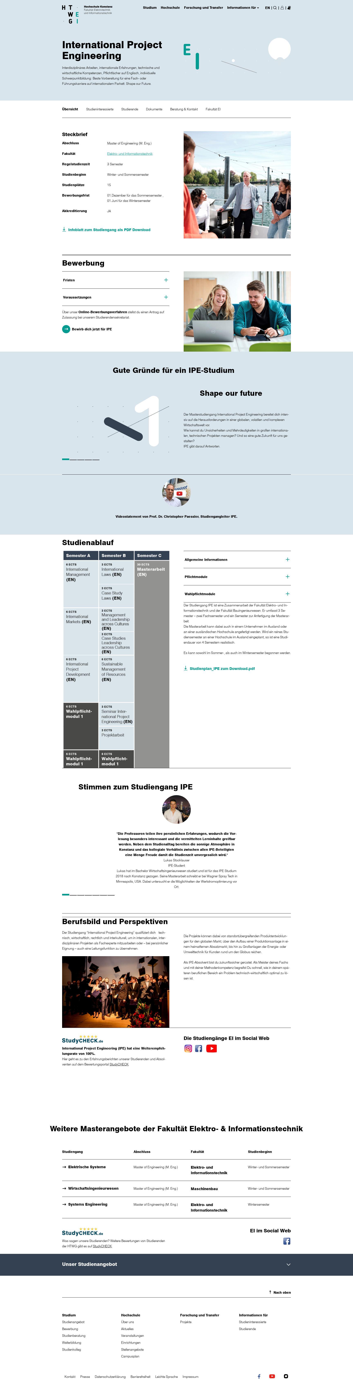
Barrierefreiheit (140, 1377)
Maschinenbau (204, 1188)
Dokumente (154, 109)
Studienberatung (73, 1336)
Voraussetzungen (77, 297)
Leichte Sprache (166, 1377)
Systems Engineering (87, 1204)
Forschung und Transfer (199, 1315)
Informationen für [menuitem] (241, 8)
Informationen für (253, 1315)
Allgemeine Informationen (206, 560)
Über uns (127, 1322)
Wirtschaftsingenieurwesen (93, 1188)
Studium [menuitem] (150, 8)
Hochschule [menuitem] (170, 8)
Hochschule (130, 1315)
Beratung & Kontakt (184, 109)
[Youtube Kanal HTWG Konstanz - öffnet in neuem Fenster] (273, 1377)
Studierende (130, 109)
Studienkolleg (71, 1349)
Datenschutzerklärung (110, 1377)
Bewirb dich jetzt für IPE (92, 329)
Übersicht (70, 109)
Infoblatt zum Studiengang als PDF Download (109, 229)
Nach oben (282, 1292)
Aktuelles (127, 1329)
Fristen (69, 280)
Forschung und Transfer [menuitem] (203, 8)
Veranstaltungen (132, 1336)
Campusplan (130, 1356)
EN (267, 8)
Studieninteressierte (100, 109)
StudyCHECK (119, 1064)
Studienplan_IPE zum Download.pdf (222, 668)
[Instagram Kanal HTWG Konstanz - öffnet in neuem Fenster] (287, 1377)
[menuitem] (289, 7)
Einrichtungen (131, 1342)
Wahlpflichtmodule (200, 594)
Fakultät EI (213, 109)
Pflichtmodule (196, 577)
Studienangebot (73, 1322)
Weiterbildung (71, 1342)
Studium (69, 1315)
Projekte (185, 1322)
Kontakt (70, 1377)
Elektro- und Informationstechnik (130, 154)
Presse (85, 1377)
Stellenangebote (132, 1349)
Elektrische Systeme (87, 1167)
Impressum (190, 1377)
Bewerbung (70, 1329)
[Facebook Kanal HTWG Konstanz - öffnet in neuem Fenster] (260, 1377)
